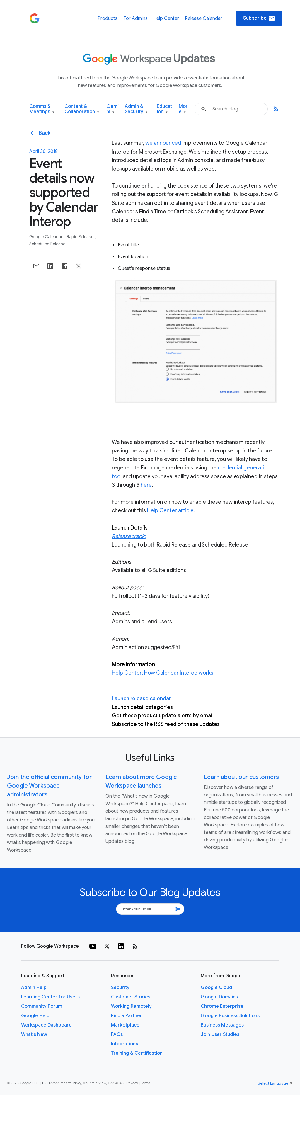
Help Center (166, 18)
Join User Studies (220, 1034)
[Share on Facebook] (64, 266)
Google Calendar (46, 236)
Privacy (132, 1083)
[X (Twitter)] (107, 946)
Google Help (35, 1016)
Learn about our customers (241, 777)
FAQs (117, 1034)
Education (164, 109)
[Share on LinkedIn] (50, 266)
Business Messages (222, 1025)
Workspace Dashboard (46, 1025)
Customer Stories (130, 997)
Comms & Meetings (41, 109)
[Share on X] (78, 266)
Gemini (112, 109)
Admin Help (34, 987)
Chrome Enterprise (222, 1006)
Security (120, 987)
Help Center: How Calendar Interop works (162, 673)
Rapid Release (80, 236)
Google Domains (219, 997)
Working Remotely (131, 1006)
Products (107, 18)
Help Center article (170, 510)
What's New (34, 1034)
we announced (163, 143)
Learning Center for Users (50, 997)
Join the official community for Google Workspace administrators (49, 785)
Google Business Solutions (230, 1016)
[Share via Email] (36, 266)
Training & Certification (137, 1053)
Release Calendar (203, 18)
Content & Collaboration (81, 109)
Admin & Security (136, 109)
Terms (145, 1083)
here (146, 485)
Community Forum (41, 1006)
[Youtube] (93, 946)
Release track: (129, 536)
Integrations (124, 1044)
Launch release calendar (141, 698)
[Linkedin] (121, 946)
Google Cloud (216, 987)
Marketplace (125, 1025)
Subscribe (259, 18)
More (183, 109)
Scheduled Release (47, 243)
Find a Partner (126, 1016)
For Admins (135, 18)
